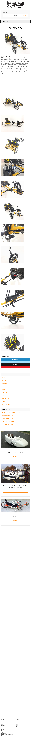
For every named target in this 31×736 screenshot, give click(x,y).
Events (2, 729)
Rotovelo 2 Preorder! (7, 424)
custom (7, 24)
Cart (2, 724)
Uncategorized (6, 404)
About (2, 721)
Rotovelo (17, 725)
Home (2, 24)
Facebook (16, 359)
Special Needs (6, 398)
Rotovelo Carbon (19, 723)
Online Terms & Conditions (7, 734)
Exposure (4, 383)
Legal (2, 732)
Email (16, 364)
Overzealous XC (19, 721)
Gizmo (17, 726)
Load (3, 389)
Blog (2, 723)
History (4, 386)
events (4, 380)
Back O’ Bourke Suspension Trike (11, 412)
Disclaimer (3, 728)
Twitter (16, 362)
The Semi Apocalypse (8, 421)
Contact (3, 726)
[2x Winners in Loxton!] (15, 482)
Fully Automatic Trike (7, 418)
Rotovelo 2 (18, 724)
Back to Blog (6, 56)
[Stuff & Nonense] (15, 448)
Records (4, 392)
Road (3, 395)
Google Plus (16, 367)
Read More (15, 456)
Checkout (3, 725)
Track (3, 401)
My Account (4, 733)
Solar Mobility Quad (7, 415)
